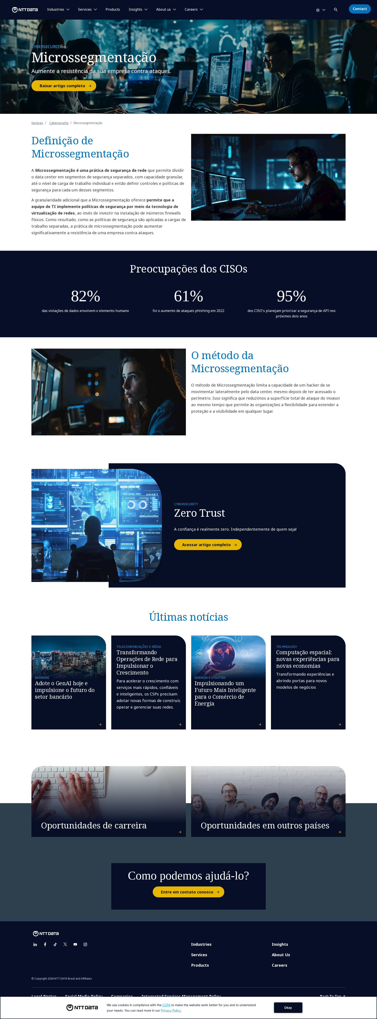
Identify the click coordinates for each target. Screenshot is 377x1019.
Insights (280, 944)
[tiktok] (55, 944)
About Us (281, 954)
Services (37, 123)
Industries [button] (55, 9)
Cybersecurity (59, 123)
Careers (279, 965)
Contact (360, 8)
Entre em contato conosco (187, 892)
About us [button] (163, 9)
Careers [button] (191, 9)
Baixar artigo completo (62, 85)
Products (113, 9)
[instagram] (85, 944)
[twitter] (65, 944)
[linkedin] (35, 944)
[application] (188, 1007)
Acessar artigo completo (206, 544)
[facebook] (45, 944)
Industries (201, 944)
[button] (336, 9)
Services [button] (85, 9)
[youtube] (75, 944)
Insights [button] (135, 9)
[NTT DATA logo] (19, 10)
